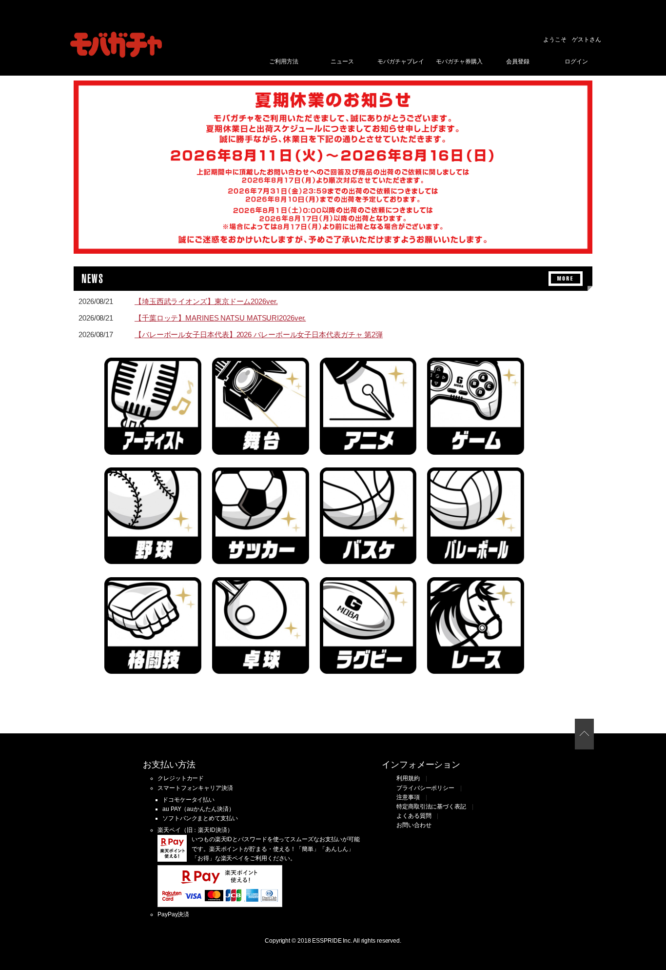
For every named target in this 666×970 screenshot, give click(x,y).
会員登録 (517, 61)
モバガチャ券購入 (459, 61)
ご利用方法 (283, 61)
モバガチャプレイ (400, 61)
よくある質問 (413, 815)
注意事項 (408, 797)
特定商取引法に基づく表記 (431, 806)
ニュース (342, 61)
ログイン (576, 61)
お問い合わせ (413, 825)
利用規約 (408, 778)
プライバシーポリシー (425, 788)
